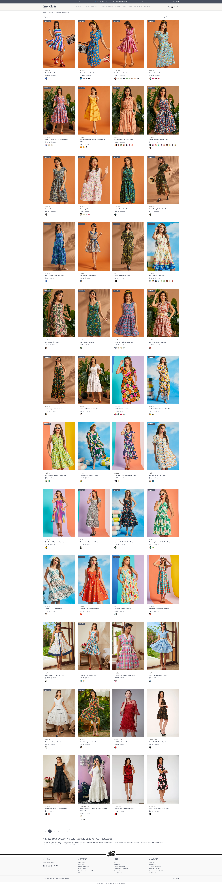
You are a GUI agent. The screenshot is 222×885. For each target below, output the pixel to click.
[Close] (144, 423)
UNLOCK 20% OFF (93, 460)
